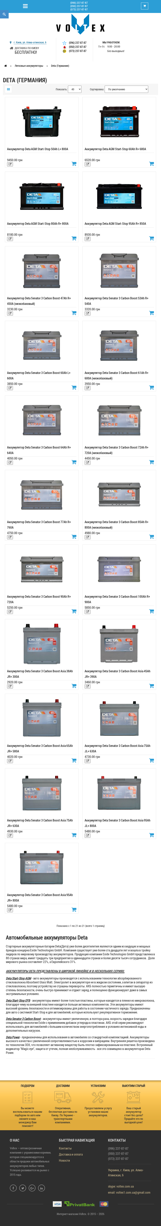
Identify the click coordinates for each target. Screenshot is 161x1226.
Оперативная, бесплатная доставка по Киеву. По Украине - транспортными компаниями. (63, 1115)
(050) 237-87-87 (79, 6)
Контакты (65, 1148)
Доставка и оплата (71, 1154)
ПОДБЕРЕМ (27, 1085)
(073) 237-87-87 (79, 9)
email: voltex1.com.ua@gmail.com (129, 1192)
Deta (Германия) (60, 66)
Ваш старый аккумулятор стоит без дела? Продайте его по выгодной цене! (133, 1115)
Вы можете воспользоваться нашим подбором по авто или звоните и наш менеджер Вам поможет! (27, 1116)
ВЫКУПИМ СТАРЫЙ (133, 1085)
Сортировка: (97, 89)
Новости (64, 1160)
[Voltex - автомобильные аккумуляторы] (80, 24)
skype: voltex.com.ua (121, 1186)
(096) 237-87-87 (79, 3)
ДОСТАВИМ (63, 1085)
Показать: (61, 89)
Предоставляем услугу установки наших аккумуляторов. (98, 1111)
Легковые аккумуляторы (29, 66)
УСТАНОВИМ (98, 1085)
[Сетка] (8, 89)
